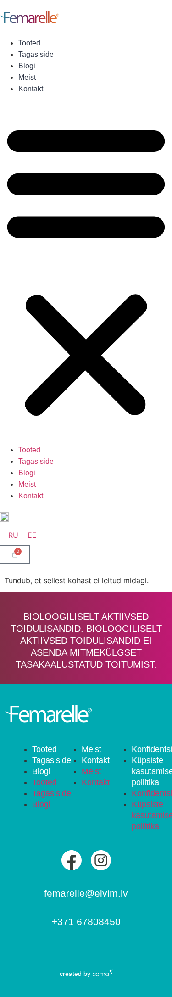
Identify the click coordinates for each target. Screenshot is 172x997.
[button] (86, 269)
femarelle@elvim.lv (86, 893)
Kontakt (30, 89)
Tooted (29, 43)
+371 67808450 (86, 921)
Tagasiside (36, 54)
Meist (27, 77)
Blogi (26, 66)
